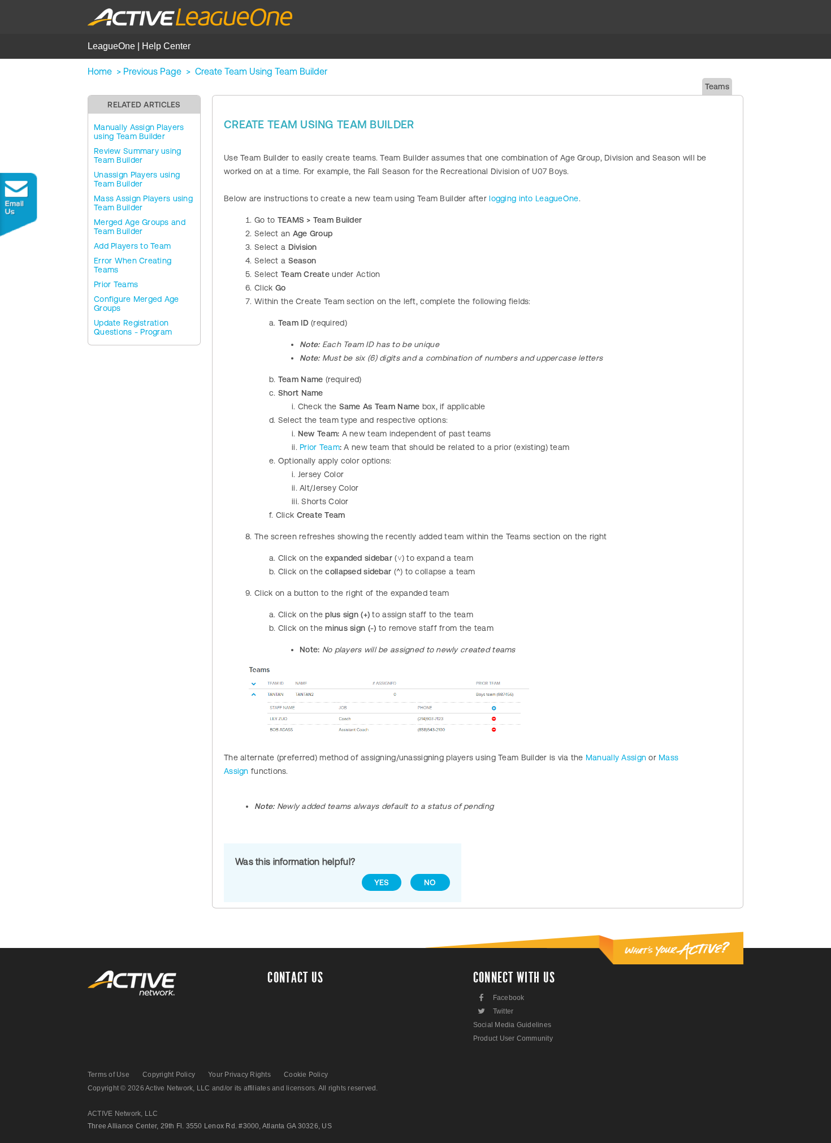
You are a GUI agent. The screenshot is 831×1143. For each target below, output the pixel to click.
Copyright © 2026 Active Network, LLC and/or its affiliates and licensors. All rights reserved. (233, 1088)
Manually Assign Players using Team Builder (139, 132)
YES (381, 882)
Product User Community (513, 1038)
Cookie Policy (306, 1075)
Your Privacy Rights (239, 1075)
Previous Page (152, 71)
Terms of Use (108, 1075)
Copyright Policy (168, 1075)
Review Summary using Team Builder (137, 155)
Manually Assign (616, 757)
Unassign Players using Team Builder (137, 179)
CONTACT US (295, 978)
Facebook (502, 997)
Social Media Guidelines (512, 1025)
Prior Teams (116, 284)
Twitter (495, 1011)
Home (100, 71)
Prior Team (320, 447)
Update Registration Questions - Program (133, 327)
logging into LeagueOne (533, 198)
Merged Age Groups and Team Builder (139, 227)
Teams (717, 86)
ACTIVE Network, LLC (123, 1114)
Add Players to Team (132, 245)
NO (430, 882)
